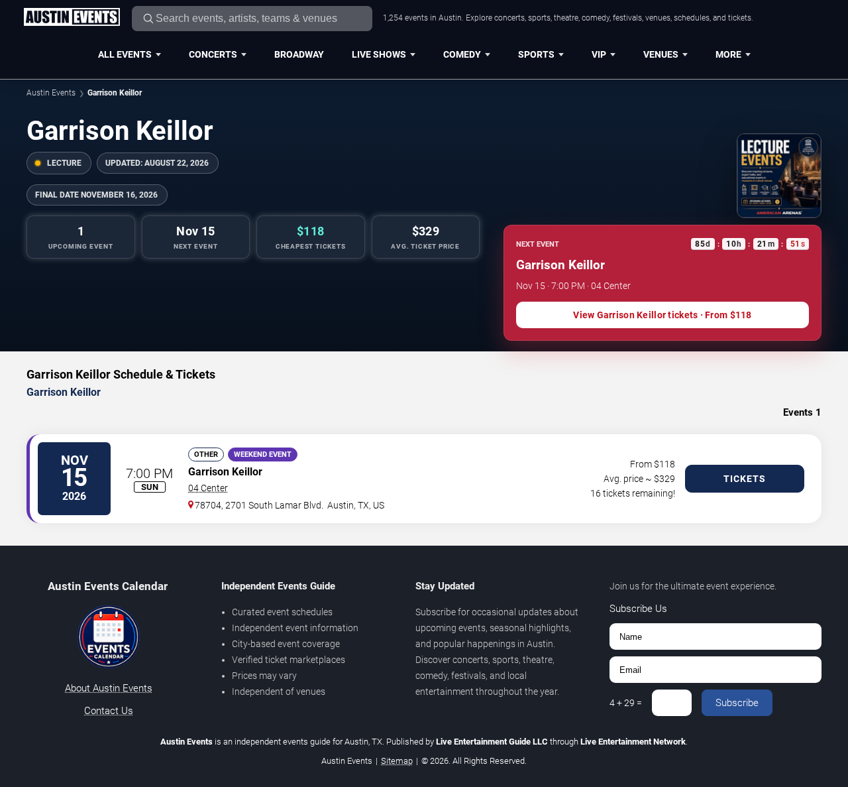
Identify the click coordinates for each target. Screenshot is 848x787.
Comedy (462, 54)
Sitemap (397, 761)
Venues (660, 54)
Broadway (299, 54)
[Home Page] (71, 18)
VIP (599, 54)
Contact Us (108, 711)
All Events (125, 54)
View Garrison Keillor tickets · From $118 (662, 315)
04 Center (208, 488)
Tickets (744, 478)
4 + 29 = (626, 702)
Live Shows (379, 54)
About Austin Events (108, 688)
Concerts (213, 54)
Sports (536, 54)
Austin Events (51, 92)
